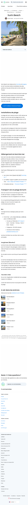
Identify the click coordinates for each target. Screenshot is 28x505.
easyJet (2, 453)
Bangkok (3, 423)
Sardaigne (3, 448)
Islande (2, 471)
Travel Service (4, 460)
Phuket (3, 6)
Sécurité (2, 415)
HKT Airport (21, 221)
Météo (2, 403)
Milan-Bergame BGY (5, 450)
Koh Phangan (4, 427)
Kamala (18, 84)
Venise (2, 469)
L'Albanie (3, 473)
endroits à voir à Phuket (17, 293)
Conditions (13, 495)
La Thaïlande (14, 10)
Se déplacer (3, 408)
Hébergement (4, 412)
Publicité (23, 495)
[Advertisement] (14, 67)
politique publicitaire (22, 338)
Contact (3, 491)
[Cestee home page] (6, 2)
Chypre (2, 478)
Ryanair (2, 441)
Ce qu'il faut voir (10, 12)
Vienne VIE (3, 439)
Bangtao (24, 84)
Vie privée (19, 495)
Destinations (6, 10)
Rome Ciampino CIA (5, 455)
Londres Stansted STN (5, 443)
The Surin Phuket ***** (21, 184)
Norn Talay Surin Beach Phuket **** (16, 181)
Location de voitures (5, 410)
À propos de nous (4, 489)
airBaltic (3, 436)
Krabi (2, 425)
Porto (2, 483)
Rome (2, 476)
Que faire (10, 6)
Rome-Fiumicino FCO (5, 446)
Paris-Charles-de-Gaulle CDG (7, 462)
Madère (2, 464)
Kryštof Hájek (10, 18)
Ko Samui (3, 420)
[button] (2, 2)
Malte (2, 467)
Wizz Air (2, 457)
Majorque (3, 480)
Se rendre (3, 405)
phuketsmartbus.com (12, 231)
